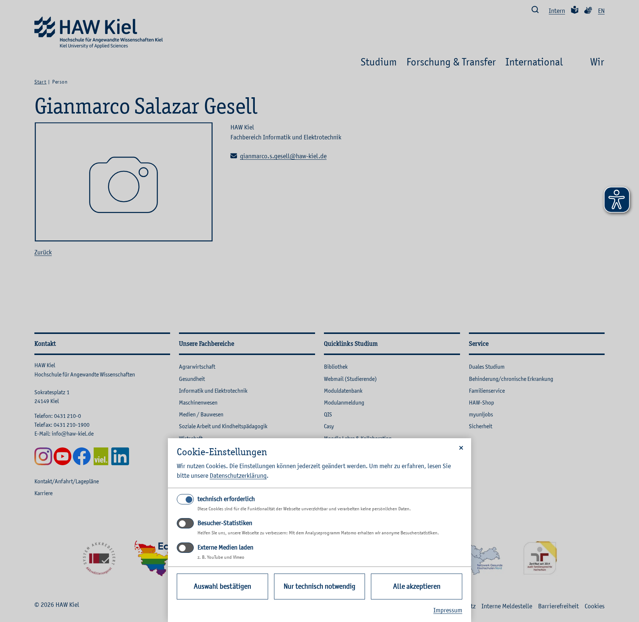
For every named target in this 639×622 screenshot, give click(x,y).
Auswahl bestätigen (222, 586)
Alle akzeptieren (416, 586)
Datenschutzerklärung (238, 475)
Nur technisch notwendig (319, 586)
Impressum (447, 610)
